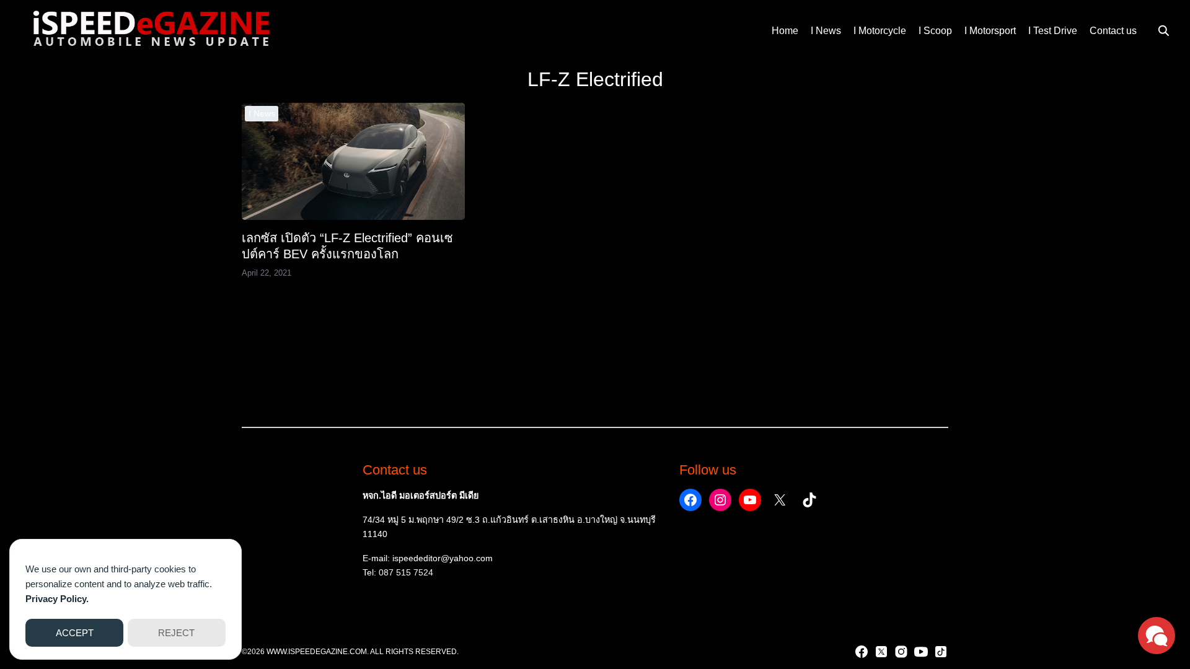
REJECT (176, 632)
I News (826, 30)
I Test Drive (1052, 30)
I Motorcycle (879, 30)
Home (785, 30)
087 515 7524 (406, 572)
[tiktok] (940, 651)
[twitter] (881, 651)
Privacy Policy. (57, 598)
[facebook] (861, 651)
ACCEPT (75, 632)
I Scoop (935, 30)
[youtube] (921, 651)
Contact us (1113, 30)
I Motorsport (990, 30)
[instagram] (901, 651)
